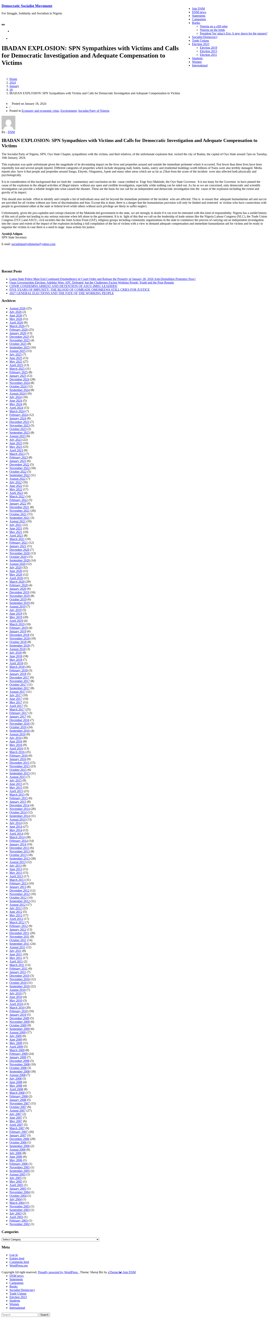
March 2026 (17, 326)
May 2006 (15, 1160)
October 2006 (18, 1142)
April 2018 (16, 663)
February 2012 (18, 926)
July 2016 (15, 737)
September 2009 (19, 1029)
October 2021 (18, 514)
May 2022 (15, 489)
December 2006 (19, 1139)
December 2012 (19, 890)
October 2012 (18, 897)
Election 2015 (208, 51)
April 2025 (16, 365)
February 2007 (18, 1131)
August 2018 (17, 649)
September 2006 (19, 1146)
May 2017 (15, 702)
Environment (68, 110)
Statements (198, 15)
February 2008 (18, 1096)
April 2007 (16, 1124)
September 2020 (19, 560)
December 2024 (19, 379)
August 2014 (17, 819)
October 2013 (18, 855)
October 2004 (18, 1195)
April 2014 (16, 833)
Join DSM (198, 8)
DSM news (199, 12)
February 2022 (18, 500)
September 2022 (19, 475)
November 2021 (19, 510)
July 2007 (15, 1114)
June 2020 (15, 571)
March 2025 (17, 368)
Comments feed (19, 1262)
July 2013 (15, 865)
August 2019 (17, 606)
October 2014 (18, 812)
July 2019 (15, 610)
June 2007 (15, 1117)
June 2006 (15, 1156)
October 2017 (18, 684)
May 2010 (15, 1000)
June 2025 (15, 358)
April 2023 (16, 450)
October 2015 (18, 769)
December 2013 (19, 848)
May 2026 (15, 319)
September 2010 (19, 986)
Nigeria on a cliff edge (214, 26)
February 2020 (18, 585)
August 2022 (17, 478)
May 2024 (15, 404)
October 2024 (18, 386)
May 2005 (15, 1181)
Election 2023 (200, 44)
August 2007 (17, 1110)
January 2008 (17, 1100)
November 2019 (19, 596)
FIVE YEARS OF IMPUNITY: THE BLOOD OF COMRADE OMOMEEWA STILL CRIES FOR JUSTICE (79, 289)
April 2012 (16, 919)
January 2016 (17, 759)
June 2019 (15, 613)
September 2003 (19, 1210)
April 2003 (16, 1217)
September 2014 (19, 816)
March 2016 (17, 752)
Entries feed (16, 1258)
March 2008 (17, 1092)
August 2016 (17, 734)
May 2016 (15, 745)
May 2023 (15, 446)
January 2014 (17, 844)
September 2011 (19, 943)
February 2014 (18, 840)
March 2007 (17, 1128)
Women (197, 61)
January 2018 (17, 674)
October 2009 (18, 1025)
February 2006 (18, 1163)
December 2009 (19, 1018)
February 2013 (18, 883)
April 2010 (16, 1004)
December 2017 (19, 677)
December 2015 (19, 762)
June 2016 (15, 741)
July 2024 (15, 397)
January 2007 (17, 1135)
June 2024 (15, 400)
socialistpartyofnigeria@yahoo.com (33, 244)
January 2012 (17, 929)
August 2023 (17, 436)
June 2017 (15, 698)
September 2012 (19, 901)
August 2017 (17, 691)
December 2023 (19, 422)
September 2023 (19, 432)
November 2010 (19, 979)
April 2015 (16, 791)
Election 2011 (208, 54)
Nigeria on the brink (212, 30)
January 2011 (17, 972)
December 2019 (19, 592)
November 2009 (19, 1021)
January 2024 (17, 418)
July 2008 (15, 1078)
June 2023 (15, 443)
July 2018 (15, 652)
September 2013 (19, 858)
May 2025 (15, 361)
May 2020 (15, 574)
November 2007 (19, 1103)
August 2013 (17, 862)
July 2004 (15, 1199)
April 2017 (16, 706)
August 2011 (17, 947)
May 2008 (15, 1085)
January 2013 (17, 887)
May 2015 (15, 787)
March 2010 (17, 1007)
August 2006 (17, 1149)
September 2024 (19, 390)
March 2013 (17, 879)
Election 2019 (208, 47)
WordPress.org (18, 1265)
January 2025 (17, 375)
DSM (11, 132)
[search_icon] (10, 38)
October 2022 (18, 471)
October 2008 (18, 1068)
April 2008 (16, 1089)
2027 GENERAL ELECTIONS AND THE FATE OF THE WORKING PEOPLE (61, 293)
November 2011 (19, 936)
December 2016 (19, 720)
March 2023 (17, 454)
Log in (13, 1255)
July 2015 (15, 780)
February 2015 (18, 798)
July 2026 (15, 312)
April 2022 (16, 493)
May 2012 (15, 915)
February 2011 (18, 968)
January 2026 (17, 333)
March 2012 (17, 922)
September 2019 (19, 603)
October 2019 (18, 599)
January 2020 (17, 588)
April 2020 (16, 578)
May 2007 (15, 1121)
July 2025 (15, 354)
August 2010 (17, 990)
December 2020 (19, 549)
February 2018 (18, 670)
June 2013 (15, 869)
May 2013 (15, 872)
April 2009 (16, 1046)
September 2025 (19, 347)
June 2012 (15, 911)
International (200, 65)
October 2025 (18, 343)
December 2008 (19, 1060)
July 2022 (15, 482)
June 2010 (15, 997)
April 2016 (16, 748)
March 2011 (16, 965)
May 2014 (15, 830)
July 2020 (15, 567)
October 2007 (18, 1107)
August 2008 (17, 1075)
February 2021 (18, 542)
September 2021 (19, 517)
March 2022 (17, 496)
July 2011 (15, 950)
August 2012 (17, 904)
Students (197, 58)
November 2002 (19, 1224)
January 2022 (17, 503)
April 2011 (16, 961)
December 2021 (19, 507)
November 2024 (19, 383)
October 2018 (18, 642)
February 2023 (18, 457)
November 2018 (19, 638)
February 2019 (18, 627)
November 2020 (19, 553)
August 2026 (17, 308)
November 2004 (19, 1192)
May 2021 (15, 532)
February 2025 (18, 372)
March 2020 (17, 581)
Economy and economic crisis (40, 110)
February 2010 (18, 1011)
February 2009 (18, 1053)
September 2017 (19, 688)
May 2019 (15, 617)
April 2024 (16, 407)
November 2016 (19, 723)
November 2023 (19, 425)
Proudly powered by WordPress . (58, 1272)
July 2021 (15, 525)
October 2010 (18, 982)
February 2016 (18, 755)
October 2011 (17, 940)
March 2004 (17, 1202)
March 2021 (17, 539)
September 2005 (19, 1171)
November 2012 (19, 894)
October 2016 (18, 727)
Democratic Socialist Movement (27, 6)
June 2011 (15, 954)
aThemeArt (115, 1272)
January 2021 (17, 546)
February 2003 (18, 1220)
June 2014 (15, 826)
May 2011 (15, 958)
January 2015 (17, 801)
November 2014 (19, 808)
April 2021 (16, 535)
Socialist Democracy (205, 37)
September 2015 (19, 773)
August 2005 (17, 1174)
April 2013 (16, 876)
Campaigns (199, 19)
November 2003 (19, 1206)
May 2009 (15, 1043)
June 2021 (15, 528)
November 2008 (19, 1064)
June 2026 (15, 315)
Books (196, 22)
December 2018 (19, 635)
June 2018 (15, 656)
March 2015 (17, 794)
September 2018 (19, 645)
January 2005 (17, 1188)
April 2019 (16, 620)
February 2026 (18, 329)
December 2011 (19, 933)
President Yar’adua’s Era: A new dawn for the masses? (233, 33)
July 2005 (15, 1178)
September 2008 (19, 1071)
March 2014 (17, 837)
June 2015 (15, 784)
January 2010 (17, 1014)
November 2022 (19, 468)
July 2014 (15, 823)
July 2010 (15, 993)
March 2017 (17, 709)
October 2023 (18, 429)
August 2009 (17, 1032)
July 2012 (15, 908)
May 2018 (15, 659)
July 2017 (15, 695)
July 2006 (15, 1153)
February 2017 (18, 713)
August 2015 (17, 777)
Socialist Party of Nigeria (93, 110)
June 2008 (15, 1082)
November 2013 (19, 851)
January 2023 (17, 461)
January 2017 (17, 716)
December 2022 (19, 464)
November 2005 (19, 1167)
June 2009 (15, 1039)
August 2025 (17, 351)
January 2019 (17, 631)
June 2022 (15, 485)
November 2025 (19, 340)
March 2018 (17, 666)
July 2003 (15, 1213)
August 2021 (17, 521)
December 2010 (19, 975)
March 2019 (17, 624)
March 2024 (17, 411)
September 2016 (19, 730)
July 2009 (15, 1036)
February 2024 (18, 414)
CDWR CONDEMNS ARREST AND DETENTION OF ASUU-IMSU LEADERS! (63, 286)
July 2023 (15, 439)
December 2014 (19, 805)
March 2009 (17, 1050)
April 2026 (16, 322)
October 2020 (18, 556)
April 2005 (16, 1185)
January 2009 (17, 1057)
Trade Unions (200, 40)
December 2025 (19, 336)
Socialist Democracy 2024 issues (41, 31)
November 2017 (19, 681)
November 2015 (19, 766)
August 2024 (17, 393)
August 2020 (17, 564)
